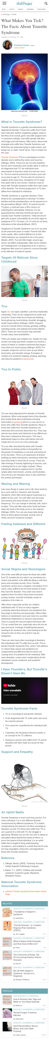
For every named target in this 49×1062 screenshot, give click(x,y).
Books (20, 9)
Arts (4, 9)
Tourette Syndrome (10, 157)
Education (42, 9)
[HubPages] (24, 4)
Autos (11, 9)
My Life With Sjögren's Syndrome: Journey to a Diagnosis (23, 973)
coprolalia (17, 422)
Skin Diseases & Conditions (25, 996)
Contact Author (19, 48)
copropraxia (27, 359)
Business (30, 9)
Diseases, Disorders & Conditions (29, 909)
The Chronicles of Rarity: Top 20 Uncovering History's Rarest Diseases (27, 957)
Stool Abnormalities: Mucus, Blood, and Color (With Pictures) (25, 1028)
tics (9, 312)
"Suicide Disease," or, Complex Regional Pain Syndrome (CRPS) (27, 928)
